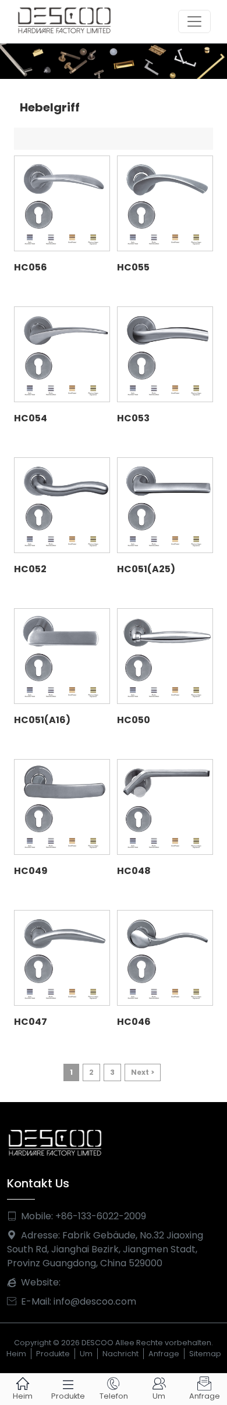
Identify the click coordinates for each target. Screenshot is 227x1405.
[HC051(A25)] (165, 505)
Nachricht (120, 1354)
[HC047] (62, 958)
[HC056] (62, 203)
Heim (16, 1354)
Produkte (53, 1354)
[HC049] (62, 807)
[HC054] (62, 354)
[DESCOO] (113, 60)
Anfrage (163, 1354)
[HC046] (165, 958)
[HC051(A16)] (62, 656)
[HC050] (165, 656)
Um (86, 1354)
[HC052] (62, 505)
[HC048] (165, 807)
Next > (142, 1072)
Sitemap (205, 1354)
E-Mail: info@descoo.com (71, 1301)
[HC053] (165, 354)
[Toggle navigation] (194, 21)
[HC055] (165, 203)
